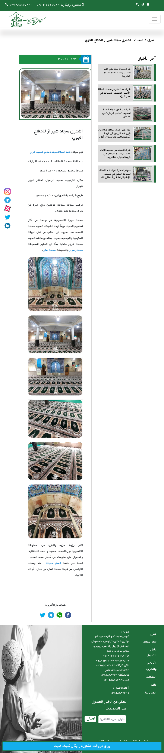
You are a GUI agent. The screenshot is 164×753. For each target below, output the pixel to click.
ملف (140, 40)
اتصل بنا (151, 693)
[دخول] (148, 5)
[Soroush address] (7, 208)
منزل (151, 40)
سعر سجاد (150, 642)
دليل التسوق (152, 653)
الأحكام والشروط (151, 666)
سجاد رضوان (76, 250)
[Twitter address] (7, 217)
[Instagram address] (7, 191)
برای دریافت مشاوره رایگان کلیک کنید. (82, 746)
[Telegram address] (7, 200)
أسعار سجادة (52, 563)
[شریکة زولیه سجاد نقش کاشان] (25, 19)
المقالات (151, 677)
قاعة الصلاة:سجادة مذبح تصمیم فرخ (50, 152)
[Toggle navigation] (155, 19)
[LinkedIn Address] (7, 225)
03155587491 (21, 5)
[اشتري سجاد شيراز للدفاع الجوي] (68, 615)
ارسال (90, 719)
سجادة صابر (49, 250)
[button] (143, 5)
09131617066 (48, 5)
